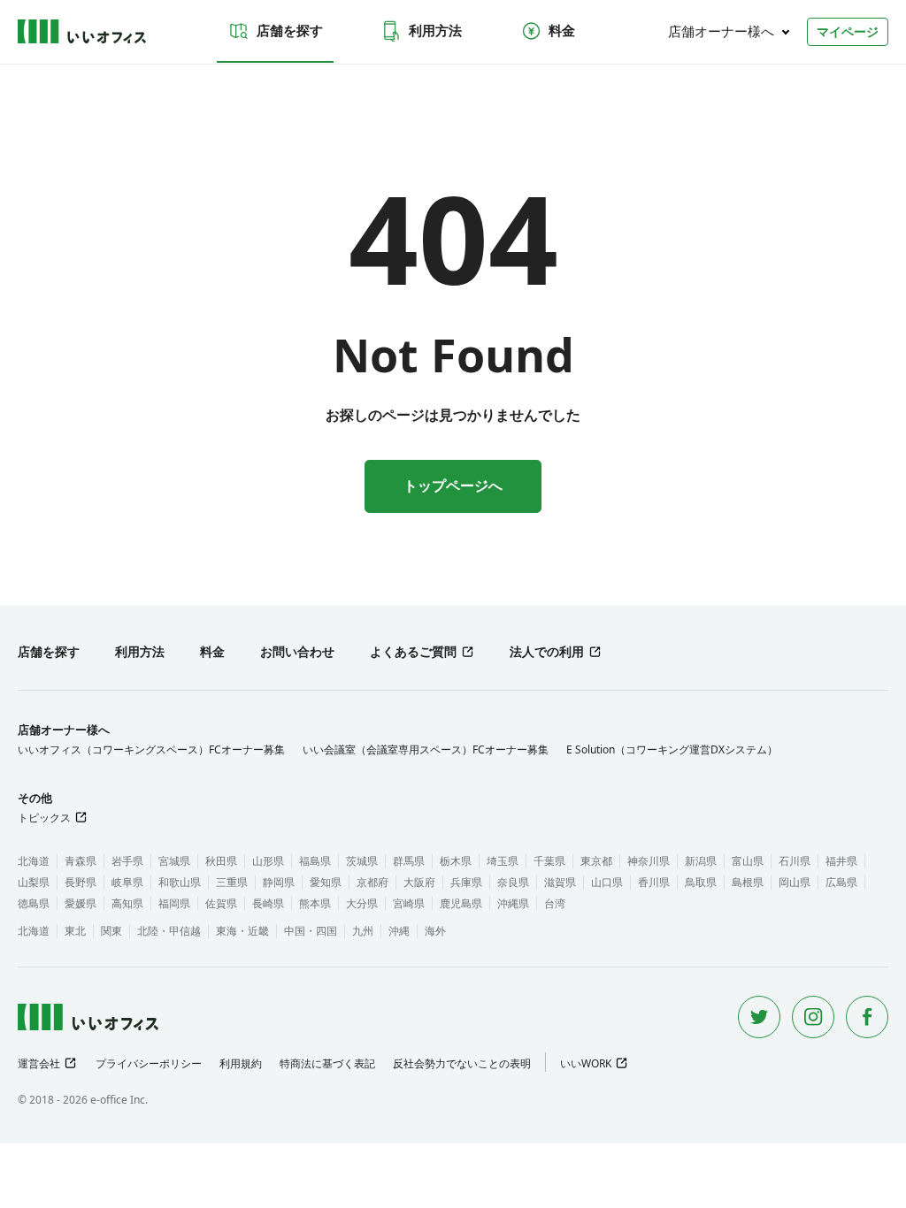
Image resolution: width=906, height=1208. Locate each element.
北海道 (34, 860)
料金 (562, 30)
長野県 (80, 882)
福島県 (315, 860)
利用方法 (435, 30)
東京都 (596, 860)
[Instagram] (813, 1017)
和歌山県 (179, 882)
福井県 (841, 860)
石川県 (794, 860)
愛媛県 (80, 903)
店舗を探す (290, 30)
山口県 (607, 882)
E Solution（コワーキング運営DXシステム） (672, 749)
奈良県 (513, 882)
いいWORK (585, 1063)
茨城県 (362, 860)
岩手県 (127, 860)
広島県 (841, 882)
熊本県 (315, 903)
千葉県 (549, 860)
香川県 (654, 882)
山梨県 (34, 882)
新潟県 (701, 860)
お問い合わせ (297, 651)
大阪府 (419, 882)
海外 (435, 930)
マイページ (848, 31)
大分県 (362, 903)
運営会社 (39, 1063)
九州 (362, 930)
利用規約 (240, 1063)
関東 (111, 930)
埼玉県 (502, 860)
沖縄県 (513, 903)
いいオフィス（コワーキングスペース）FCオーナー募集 (151, 749)
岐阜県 (127, 882)
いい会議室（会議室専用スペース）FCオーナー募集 (426, 749)
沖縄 (399, 930)
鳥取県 (701, 882)
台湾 (554, 903)
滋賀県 (560, 882)
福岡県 (174, 903)
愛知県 (326, 882)
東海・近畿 (242, 930)
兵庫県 (466, 882)
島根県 (748, 882)
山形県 (268, 860)
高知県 (127, 903)
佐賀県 (221, 903)
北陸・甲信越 (169, 930)
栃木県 (456, 860)
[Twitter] (759, 1017)
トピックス (44, 817)
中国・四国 (310, 930)
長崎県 (268, 903)
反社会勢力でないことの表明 (462, 1063)
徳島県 (34, 903)
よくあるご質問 (413, 651)
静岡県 (279, 882)
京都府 (372, 882)
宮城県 (174, 860)
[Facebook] (867, 1017)
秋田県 (221, 860)
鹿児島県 (461, 903)
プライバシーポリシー (149, 1063)
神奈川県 (648, 860)
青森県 (80, 860)
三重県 (232, 882)
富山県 (748, 860)
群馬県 (409, 860)
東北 (75, 930)
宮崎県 (409, 903)
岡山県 (794, 882)
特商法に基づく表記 (327, 1063)
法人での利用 (547, 651)
